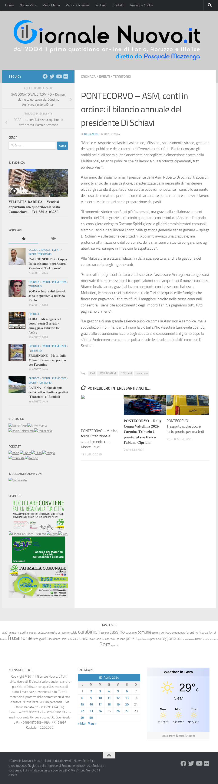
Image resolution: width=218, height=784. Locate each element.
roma (198, 639)
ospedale (110, 639)
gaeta (44, 638)
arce (31, 632)
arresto (52, 632)
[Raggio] (48, 453)
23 (91, 711)
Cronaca (88, 76)
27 (127, 711)
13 (127, 698)
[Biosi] (63, 534)
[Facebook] (45, 76)
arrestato (40, 632)
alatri (5, 632)
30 (91, 718)
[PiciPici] (38, 529)
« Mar (82, 723)
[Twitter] (51, 76)
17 (100, 704)
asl (59, 632)
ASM (92, 373)
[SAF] (38, 562)
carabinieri (89, 632)
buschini (66, 632)
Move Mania (51, 5)
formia (3, 639)
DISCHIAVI (126, 373)
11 (109, 698)
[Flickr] (65, 76)
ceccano (131, 632)
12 (118, 698)
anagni (14, 632)
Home (9, 5)
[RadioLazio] (43, 431)
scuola (206, 639)
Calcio (33, 249)
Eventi (104, 76)
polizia (132, 638)
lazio (98, 639)
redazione (91, 134)
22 (82, 711)
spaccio (115, 645)
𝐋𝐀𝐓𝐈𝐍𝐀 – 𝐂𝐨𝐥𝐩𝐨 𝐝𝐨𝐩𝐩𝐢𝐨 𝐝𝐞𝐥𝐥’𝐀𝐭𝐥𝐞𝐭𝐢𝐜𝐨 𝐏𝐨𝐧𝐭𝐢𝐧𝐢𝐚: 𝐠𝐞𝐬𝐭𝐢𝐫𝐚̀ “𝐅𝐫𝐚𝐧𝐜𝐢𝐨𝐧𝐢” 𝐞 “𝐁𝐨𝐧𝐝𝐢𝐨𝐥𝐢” (48, 392)
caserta (105, 632)
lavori (92, 639)
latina (83, 638)
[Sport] (25, 453)
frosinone (20, 638)
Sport (32, 254)
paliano (120, 639)
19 (118, 704)
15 (82, 704)
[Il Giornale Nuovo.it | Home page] (107, 40)
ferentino (192, 632)
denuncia (179, 632)
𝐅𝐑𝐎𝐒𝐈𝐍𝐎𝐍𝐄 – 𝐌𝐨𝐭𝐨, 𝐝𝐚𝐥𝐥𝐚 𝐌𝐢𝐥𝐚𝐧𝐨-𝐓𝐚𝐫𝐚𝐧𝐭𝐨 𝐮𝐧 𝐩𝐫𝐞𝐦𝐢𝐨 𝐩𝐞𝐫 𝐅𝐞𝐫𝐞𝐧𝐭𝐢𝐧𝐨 (47, 360)
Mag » (92, 723)
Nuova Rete (28, 5)
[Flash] (36, 453)
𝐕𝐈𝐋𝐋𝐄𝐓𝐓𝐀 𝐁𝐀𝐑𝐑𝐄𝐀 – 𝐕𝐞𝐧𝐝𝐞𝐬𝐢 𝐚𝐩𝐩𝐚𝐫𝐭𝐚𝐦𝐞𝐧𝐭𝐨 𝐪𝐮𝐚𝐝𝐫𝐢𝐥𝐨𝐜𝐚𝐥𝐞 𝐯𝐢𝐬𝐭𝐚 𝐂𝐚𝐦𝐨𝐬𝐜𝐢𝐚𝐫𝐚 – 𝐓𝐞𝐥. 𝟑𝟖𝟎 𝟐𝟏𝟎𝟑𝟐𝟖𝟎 (34, 207)
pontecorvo (142, 373)
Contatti (118, 5)
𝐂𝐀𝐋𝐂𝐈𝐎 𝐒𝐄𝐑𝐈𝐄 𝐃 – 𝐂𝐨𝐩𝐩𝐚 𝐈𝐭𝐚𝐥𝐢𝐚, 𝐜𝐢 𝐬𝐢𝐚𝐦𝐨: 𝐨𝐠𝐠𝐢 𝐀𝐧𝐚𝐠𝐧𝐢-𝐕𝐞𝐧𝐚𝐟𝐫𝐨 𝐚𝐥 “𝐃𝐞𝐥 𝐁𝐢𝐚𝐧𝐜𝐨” (48, 263)
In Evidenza (59, 281)
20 (127, 704)
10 (100, 698)
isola (63, 639)
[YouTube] (58, 76)
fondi (212, 632)
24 (100, 711)
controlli (156, 632)
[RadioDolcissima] (21, 431)
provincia (155, 639)
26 (118, 711)
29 (82, 718)
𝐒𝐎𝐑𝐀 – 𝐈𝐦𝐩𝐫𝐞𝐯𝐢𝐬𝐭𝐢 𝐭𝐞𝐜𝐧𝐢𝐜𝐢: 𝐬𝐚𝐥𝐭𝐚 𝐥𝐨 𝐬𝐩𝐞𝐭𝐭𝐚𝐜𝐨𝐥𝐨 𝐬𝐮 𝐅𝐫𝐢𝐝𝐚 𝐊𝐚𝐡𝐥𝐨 (47, 295)
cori (163, 632)
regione (168, 638)
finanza (203, 632)
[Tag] (53, 238)
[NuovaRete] (18, 426)
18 (109, 704)
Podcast (101, 5)
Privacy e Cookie (141, 5)
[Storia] (16, 458)
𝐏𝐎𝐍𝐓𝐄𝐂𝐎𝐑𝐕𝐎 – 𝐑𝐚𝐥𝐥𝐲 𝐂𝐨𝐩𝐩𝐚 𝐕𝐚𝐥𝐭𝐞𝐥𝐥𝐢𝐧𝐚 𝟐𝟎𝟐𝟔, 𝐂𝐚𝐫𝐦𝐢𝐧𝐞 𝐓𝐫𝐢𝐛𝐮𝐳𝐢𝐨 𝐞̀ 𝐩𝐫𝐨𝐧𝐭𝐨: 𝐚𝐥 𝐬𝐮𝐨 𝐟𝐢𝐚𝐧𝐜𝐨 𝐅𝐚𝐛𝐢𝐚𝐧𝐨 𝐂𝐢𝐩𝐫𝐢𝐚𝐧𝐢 (143, 432)
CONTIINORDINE (108, 373)
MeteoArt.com (185, 735)
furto (35, 639)
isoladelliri (72, 639)
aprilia (24, 632)
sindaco (214, 639)
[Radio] (14, 453)
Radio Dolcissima (77, 5)
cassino (117, 632)
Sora (105, 644)
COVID (170, 632)
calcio (73, 632)
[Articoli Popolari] (23, 238)
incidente (54, 639)
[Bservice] (38, 597)
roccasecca (189, 639)
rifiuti (179, 639)
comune (144, 632)
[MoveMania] (37, 426)
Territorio (122, 76)
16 (91, 704)
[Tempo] (31, 458)
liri (103, 639)
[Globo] (52, 534)
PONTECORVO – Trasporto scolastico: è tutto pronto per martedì (185, 426)
